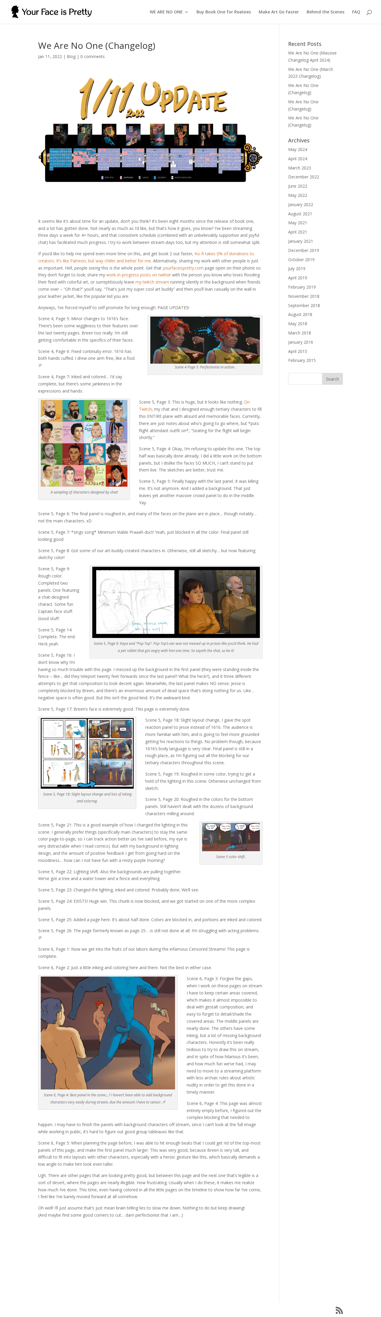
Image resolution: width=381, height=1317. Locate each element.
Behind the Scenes (325, 12)
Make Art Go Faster (279, 12)
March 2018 (299, 333)
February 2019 (302, 287)
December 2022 (303, 177)
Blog (71, 56)
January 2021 (300, 241)
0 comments (92, 56)
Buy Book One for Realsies (223, 12)
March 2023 (299, 168)
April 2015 (297, 351)
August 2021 (300, 214)
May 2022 (297, 195)
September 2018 (304, 305)
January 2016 (300, 342)
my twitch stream (152, 282)
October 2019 (301, 259)
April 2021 (297, 232)
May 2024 (297, 149)
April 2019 (297, 278)
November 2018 (303, 296)
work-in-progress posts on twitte (137, 275)
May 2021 (297, 222)
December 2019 (303, 250)
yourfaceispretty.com (183, 268)
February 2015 (302, 360)
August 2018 (300, 314)
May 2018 (297, 323)
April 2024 (297, 158)
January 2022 (300, 204)
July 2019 (296, 268)
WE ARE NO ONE (166, 12)
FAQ (356, 12)
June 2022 (297, 186)
